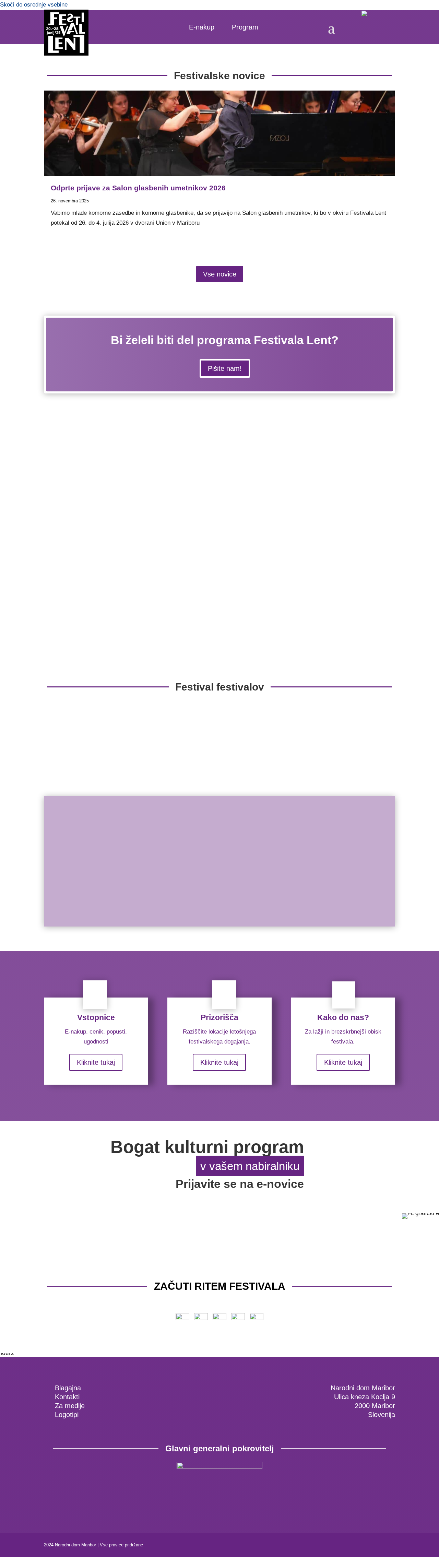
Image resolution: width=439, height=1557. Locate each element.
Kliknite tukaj (96, 1062)
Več (73, 917)
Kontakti (67, 1397)
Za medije (70, 1405)
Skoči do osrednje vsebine (34, 4)
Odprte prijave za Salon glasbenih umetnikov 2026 (138, 188)
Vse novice (219, 274)
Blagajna (68, 1388)
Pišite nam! (225, 368)
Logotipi (67, 1414)
